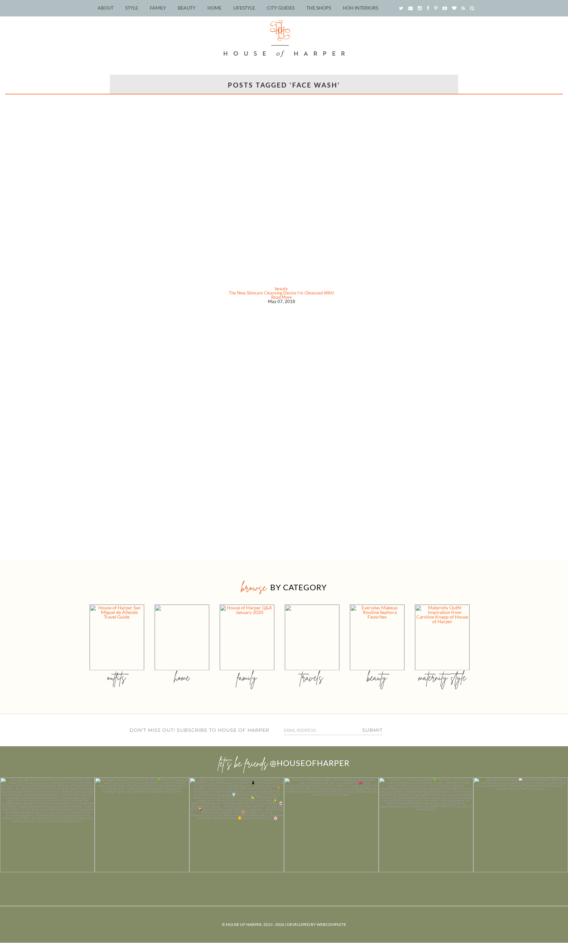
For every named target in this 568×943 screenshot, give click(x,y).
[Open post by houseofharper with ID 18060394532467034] (142, 824)
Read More (281, 297)
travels (312, 677)
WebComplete (331, 924)
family (247, 677)
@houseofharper (309, 763)
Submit (372, 730)
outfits (116, 677)
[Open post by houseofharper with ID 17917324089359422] (331, 824)
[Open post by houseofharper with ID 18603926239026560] (47, 824)
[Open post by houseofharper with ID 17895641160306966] (520, 824)
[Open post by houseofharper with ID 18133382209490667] (236, 824)
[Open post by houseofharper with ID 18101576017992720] (426, 824)
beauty (281, 288)
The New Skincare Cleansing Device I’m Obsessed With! (281, 292)
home (182, 677)
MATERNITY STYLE (442, 677)
